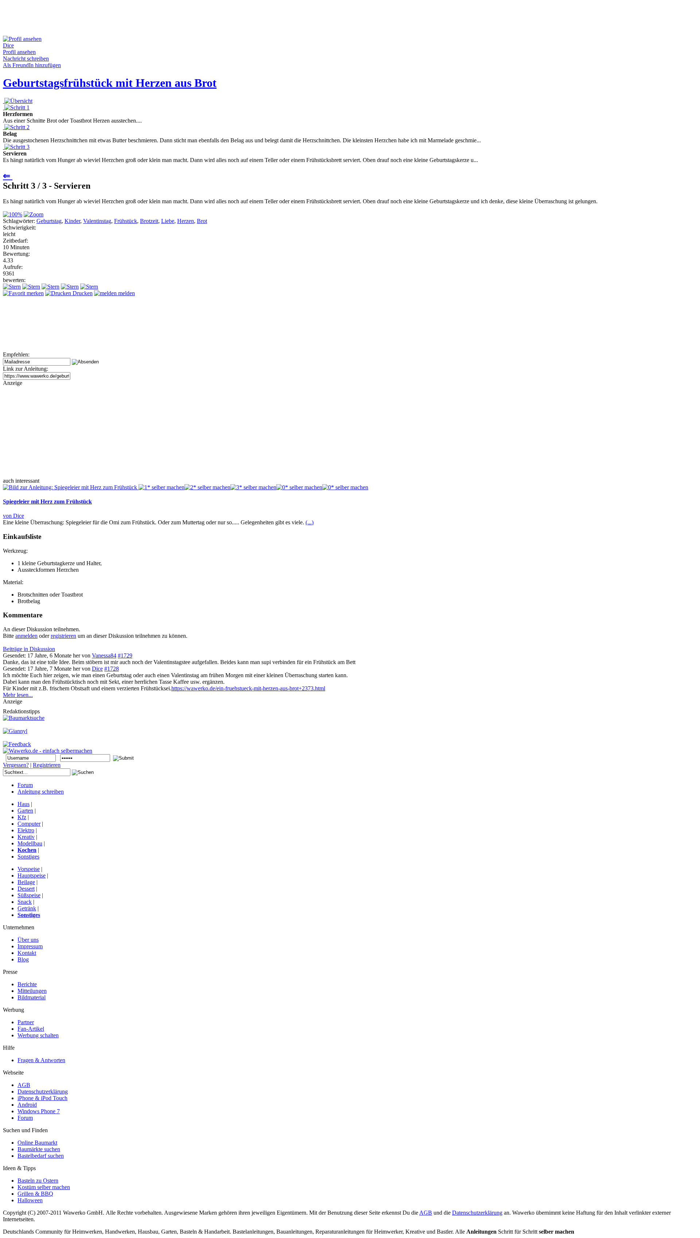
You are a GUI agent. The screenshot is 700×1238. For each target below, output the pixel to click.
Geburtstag (49, 221)
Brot (202, 221)
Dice (97, 669)
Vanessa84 (104, 655)
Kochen (27, 850)
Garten (25, 810)
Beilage (26, 882)
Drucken (82, 293)
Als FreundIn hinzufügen (32, 65)
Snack (25, 902)
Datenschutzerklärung (477, 1213)
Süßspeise (29, 895)
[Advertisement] (135, 19)
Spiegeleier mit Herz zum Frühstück (47, 501)
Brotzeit (149, 221)
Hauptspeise (32, 875)
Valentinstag (97, 221)
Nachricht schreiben (26, 58)
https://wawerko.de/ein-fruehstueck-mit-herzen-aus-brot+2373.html (248, 688)
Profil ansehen (19, 52)
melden (126, 293)
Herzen (185, 221)
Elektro (26, 830)
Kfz (22, 817)
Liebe (167, 221)
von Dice (13, 516)
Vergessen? (16, 765)
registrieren (63, 636)
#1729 (125, 655)
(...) (310, 522)
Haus (24, 804)
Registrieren (47, 765)
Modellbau (30, 843)
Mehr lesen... (18, 695)
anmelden (26, 636)
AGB (425, 1213)
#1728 (111, 669)
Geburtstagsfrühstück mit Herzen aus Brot (110, 82)
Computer (29, 824)
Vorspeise (29, 869)
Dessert (26, 889)
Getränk (27, 908)
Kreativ (26, 837)
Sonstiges (28, 856)
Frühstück (125, 221)
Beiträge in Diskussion (29, 649)
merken (34, 293)
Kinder (72, 221)
